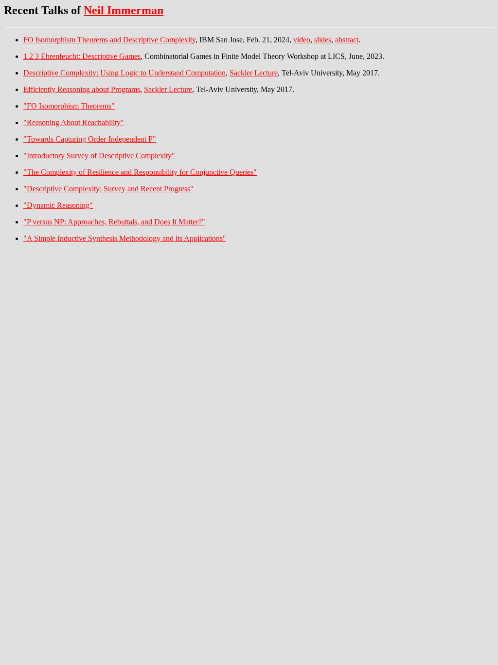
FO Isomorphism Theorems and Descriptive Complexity (109, 40)
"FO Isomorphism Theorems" (69, 106)
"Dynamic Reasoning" (58, 205)
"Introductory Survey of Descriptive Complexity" (99, 155)
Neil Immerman (123, 10)
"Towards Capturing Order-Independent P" (89, 139)
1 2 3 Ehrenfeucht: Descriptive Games (82, 56)
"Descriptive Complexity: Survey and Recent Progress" (108, 189)
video (301, 40)
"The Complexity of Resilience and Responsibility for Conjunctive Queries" (140, 172)
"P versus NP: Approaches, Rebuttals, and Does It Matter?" (114, 222)
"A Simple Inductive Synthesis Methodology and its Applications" (124, 238)
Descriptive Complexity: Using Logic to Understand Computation (124, 73)
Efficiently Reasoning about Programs (81, 89)
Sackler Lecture (254, 73)
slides (322, 40)
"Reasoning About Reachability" (73, 122)
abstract (346, 40)
